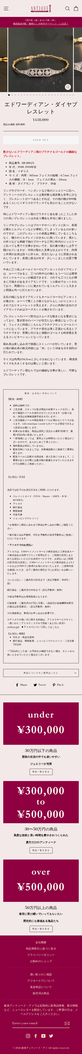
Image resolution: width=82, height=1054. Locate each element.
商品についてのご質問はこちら (41, 672)
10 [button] (37, 95)
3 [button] (16, 95)
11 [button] (40, 95)
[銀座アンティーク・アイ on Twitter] (51, 1036)
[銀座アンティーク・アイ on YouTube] (43, 1036)
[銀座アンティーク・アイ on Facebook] (36, 1036)
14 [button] (49, 95)
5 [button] (22, 95)
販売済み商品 (41, 993)
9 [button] (34, 95)
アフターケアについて (41, 981)
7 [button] (28, 95)
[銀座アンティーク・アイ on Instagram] (28, 1036)
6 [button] (25, 95)
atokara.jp (12, 627)
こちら (55, 627)
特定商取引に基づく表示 (41, 948)
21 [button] (71, 95)
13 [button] (46, 95)
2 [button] (13, 95)
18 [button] (61, 95)
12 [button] (43, 95)
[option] (41, 22)
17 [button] (58, 95)
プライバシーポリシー (41, 955)
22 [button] (74, 95)
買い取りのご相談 (41, 974)
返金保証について (41, 987)
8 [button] (31, 95)
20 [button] (67, 95)
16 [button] (55, 95)
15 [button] (52, 95)
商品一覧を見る (41, 771)
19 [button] (64, 95)
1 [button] (9, 95)
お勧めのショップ (41, 961)
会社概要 (40, 942)
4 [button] (19, 95)
